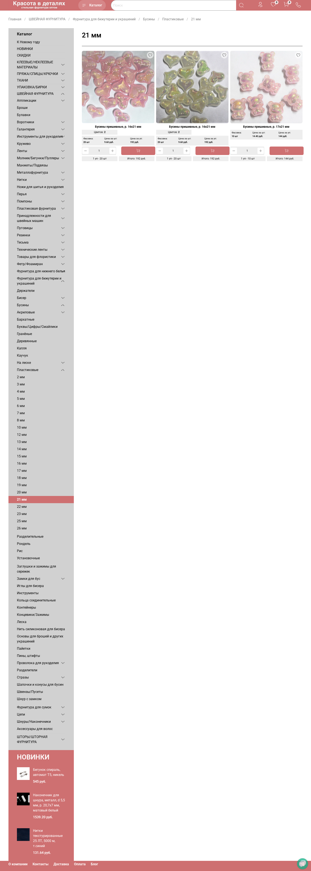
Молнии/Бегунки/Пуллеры (38, 158)
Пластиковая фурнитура (36, 208)
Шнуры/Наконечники (34, 722)
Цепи (21, 714)
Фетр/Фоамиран (30, 264)
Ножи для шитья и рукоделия (40, 187)
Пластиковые (173, 19)
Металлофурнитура (32, 172)
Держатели (25, 291)
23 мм (22, 514)
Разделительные (30, 537)
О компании (18, 864)
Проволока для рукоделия (38, 663)
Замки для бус (28, 579)
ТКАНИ (22, 80)
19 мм (22, 485)
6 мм (21, 406)
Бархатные (25, 319)
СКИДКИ (23, 55)
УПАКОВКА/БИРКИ (32, 87)
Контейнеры (26, 607)
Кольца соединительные (36, 600)
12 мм (22, 435)
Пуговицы (25, 228)
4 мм (21, 391)
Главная (14, 19)
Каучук (22, 355)
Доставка (61, 864)
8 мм (21, 420)
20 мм (22, 492)
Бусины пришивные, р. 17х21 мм (266, 127)
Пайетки (23, 649)
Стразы (23, 677)
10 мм (22, 427)
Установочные (28, 558)
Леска (21, 622)
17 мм (22, 471)
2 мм (21, 377)
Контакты (40, 864)
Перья (22, 194)
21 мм (22, 499)
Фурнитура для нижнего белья (41, 271)
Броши (22, 108)
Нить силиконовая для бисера (41, 629)
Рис (20, 551)
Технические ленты (32, 250)
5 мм (21, 399)
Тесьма (23, 242)
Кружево (24, 144)
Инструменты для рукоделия (40, 136)
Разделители (27, 670)
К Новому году (28, 42)
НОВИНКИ (25, 49)
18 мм (22, 478)
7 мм (21, 413)
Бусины (149, 19)
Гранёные (24, 334)
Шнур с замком (29, 699)
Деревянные (27, 341)
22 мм (22, 507)
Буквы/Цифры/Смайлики (37, 327)
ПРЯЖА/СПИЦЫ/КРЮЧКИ (37, 74)
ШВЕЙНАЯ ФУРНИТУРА (47, 19)
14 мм (22, 449)
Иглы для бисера (30, 586)
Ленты (22, 151)
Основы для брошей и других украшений (40, 638)
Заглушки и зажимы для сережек (36, 568)
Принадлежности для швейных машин (34, 218)
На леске (24, 363)
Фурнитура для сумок (34, 707)
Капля (22, 348)
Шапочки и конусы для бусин (40, 685)
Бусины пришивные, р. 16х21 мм (118, 127)
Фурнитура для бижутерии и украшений (104, 19)
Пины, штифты (28, 656)
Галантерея (26, 129)
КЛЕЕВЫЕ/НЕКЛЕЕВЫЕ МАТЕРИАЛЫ (35, 64)
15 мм (22, 456)
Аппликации (26, 100)
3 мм (21, 384)
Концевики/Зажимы (33, 615)
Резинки (23, 235)
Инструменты (28, 593)
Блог (94, 864)
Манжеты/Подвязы (32, 165)
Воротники (25, 122)
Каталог (95, 5)
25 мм (22, 521)
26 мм (22, 528)
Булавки (23, 115)
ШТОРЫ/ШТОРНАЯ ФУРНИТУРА (32, 739)
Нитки (22, 180)
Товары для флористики (36, 257)
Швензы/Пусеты (30, 692)
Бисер (21, 298)
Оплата (80, 864)
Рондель (23, 544)
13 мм (22, 442)
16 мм (22, 463)
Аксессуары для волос (35, 729)
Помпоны (24, 201)
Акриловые (26, 312)
